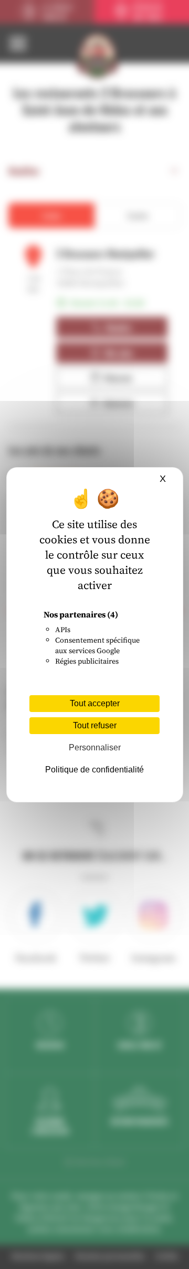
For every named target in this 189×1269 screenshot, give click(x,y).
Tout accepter (95, 703)
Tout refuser (95, 725)
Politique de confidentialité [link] (94, 769)
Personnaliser (95, 747)
